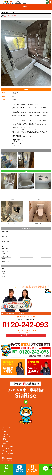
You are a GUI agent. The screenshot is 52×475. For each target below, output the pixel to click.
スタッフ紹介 (4, 455)
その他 (3, 276)
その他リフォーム (5, 261)
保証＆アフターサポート (7, 450)
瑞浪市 (3, 273)
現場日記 (3, 457)
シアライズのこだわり (6, 427)
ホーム (3, 426)
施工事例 (3, 445)
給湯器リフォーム (5, 253)
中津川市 (5, 16)
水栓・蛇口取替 (5, 248)
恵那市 (3, 268)
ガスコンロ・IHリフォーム (7, 243)
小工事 (4, 443)
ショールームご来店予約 (7, 460)
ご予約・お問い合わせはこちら (26, 335)
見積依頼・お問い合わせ (7, 458)
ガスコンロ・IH (6, 436)
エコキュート (4, 246)
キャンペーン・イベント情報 (8, 446)
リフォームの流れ (5, 448)
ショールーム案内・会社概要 (8, 453)
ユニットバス (6, 441)
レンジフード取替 (5, 251)
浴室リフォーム (7, 15)
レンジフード (6, 438)
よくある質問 (4, 451)
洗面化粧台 (5, 434)
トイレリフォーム (5, 234)
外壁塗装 (4, 258)
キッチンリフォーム (6, 241)
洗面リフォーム (5, 236)
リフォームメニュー (6, 429)
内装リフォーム (13, 15)
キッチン (5, 439)
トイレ (4, 431)
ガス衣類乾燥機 (5, 231)
